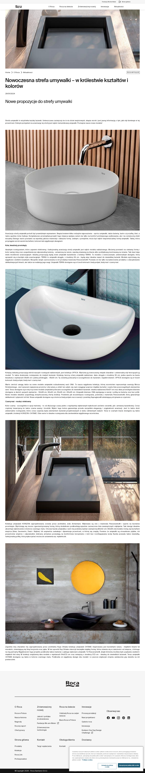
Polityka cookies (87, 760)
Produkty (18, 746)
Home (7, 72)
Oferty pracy (20, 730)
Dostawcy (86, 740)
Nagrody (18, 722)
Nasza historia (20, 717)
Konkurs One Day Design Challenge (91, 731)
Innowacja (86, 726)
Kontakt (41, 740)
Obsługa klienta (67, 740)
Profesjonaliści (21, 759)
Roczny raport (20, 726)
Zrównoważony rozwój (87, 7)
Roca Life (18, 755)
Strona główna (22, 740)
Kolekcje (18, 750)
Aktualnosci (27, 72)
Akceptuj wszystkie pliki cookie (129, 765)
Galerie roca (87, 722)
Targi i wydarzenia (44, 746)
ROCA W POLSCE (133, 72)
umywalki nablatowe (84, 375)
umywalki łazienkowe (67, 255)
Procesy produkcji (89, 713)
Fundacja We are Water (46, 723)
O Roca (51, 7)
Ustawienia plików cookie (107, 766)
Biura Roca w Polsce (67, 720)
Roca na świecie (66, 7)
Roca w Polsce (21, 713)
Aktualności (119, 7)
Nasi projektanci (88, 717)
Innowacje (105, 7)
